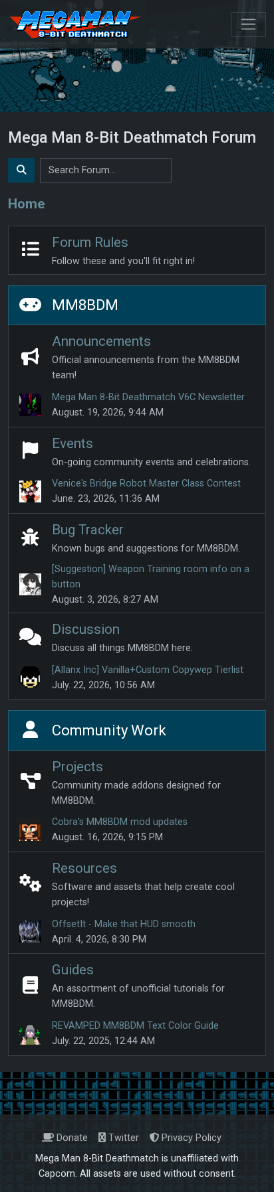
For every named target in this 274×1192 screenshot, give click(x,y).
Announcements (101, 341)
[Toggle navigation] (248, 24)
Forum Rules (90, 242)
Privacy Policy (190, 1138)
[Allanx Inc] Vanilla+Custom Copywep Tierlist (147, 670)
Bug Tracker (88, 530)
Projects (77, 767)
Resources (84, 868)
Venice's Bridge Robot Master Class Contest (146, 483)
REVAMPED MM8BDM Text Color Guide (135, 1025)
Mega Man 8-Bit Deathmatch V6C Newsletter (148, 397)
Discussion (86, 629)
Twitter (122, 1138)
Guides (73, 970)
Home (26, 204)
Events (72, 443)
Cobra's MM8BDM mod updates (120, 822)
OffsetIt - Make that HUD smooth (124, 924)
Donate (71, 1138)
